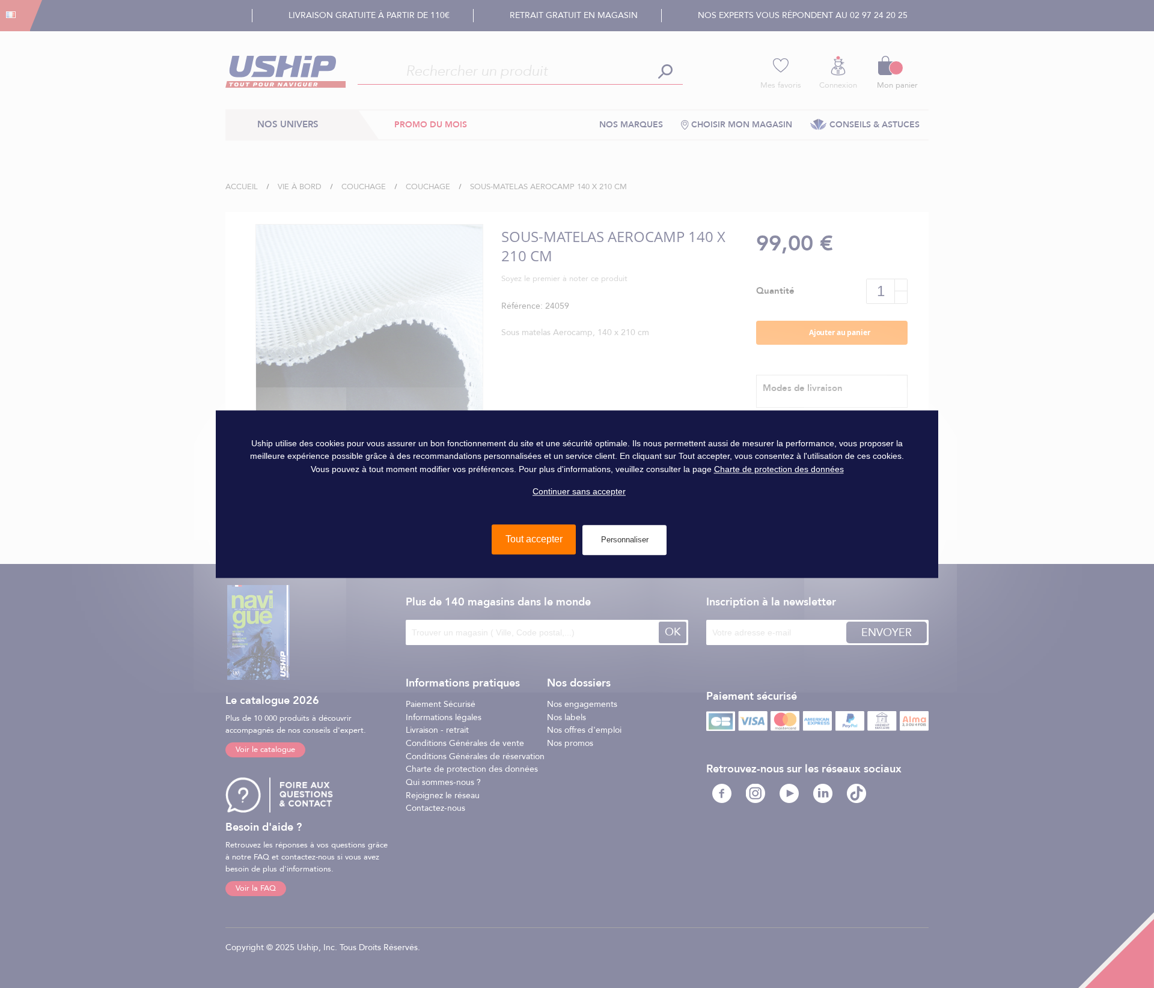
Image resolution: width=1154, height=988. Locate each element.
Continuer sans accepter (579, 491)
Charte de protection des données (779, 469)
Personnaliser (625, 539)
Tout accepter (534, 539)
